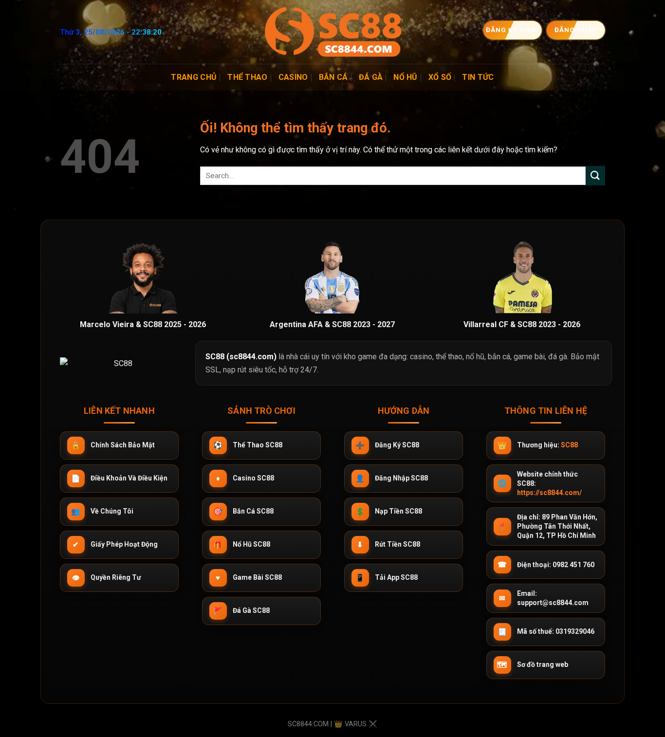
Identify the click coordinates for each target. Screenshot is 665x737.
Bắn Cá (333, 77)
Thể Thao (247, 77)
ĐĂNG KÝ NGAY (512, 30)
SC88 (569, 445)
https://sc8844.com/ (549, 493)
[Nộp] (595, 175)
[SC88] (332, 32)
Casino (293, 77)
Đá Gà (371, 77)
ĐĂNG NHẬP (575, 30)
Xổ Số (440, 77)
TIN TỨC (478, 77)
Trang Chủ (194, 77)
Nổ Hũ (405, 77)
